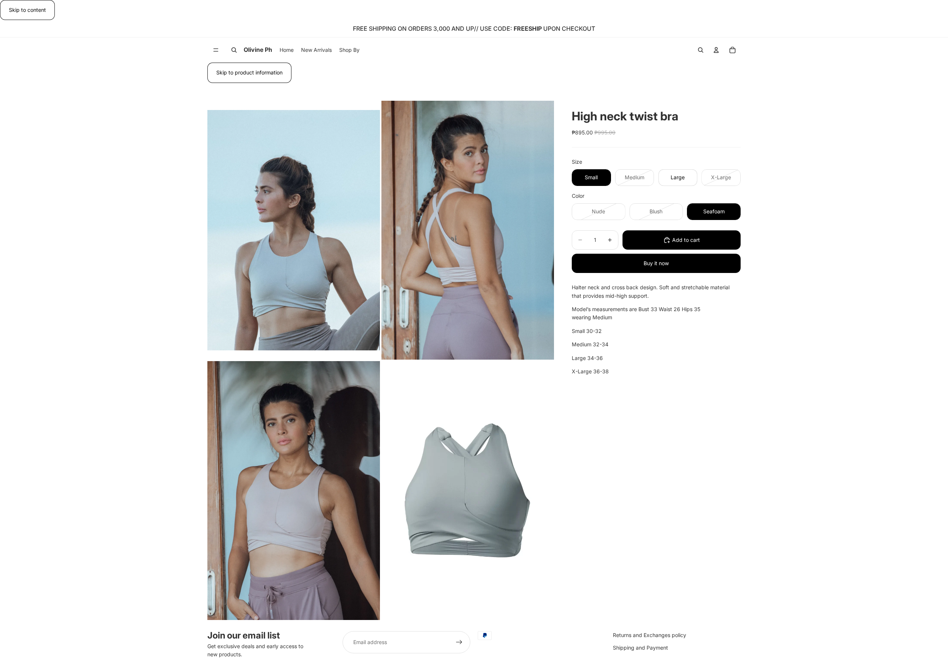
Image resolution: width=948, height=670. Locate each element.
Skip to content (27, 10)
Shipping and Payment (640, 648)
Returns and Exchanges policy (649, 635)
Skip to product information (249, 72)
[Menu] (215, 50)
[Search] (234, 50)
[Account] (716, 50)
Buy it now (656, 263)
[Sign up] (459, 642)
